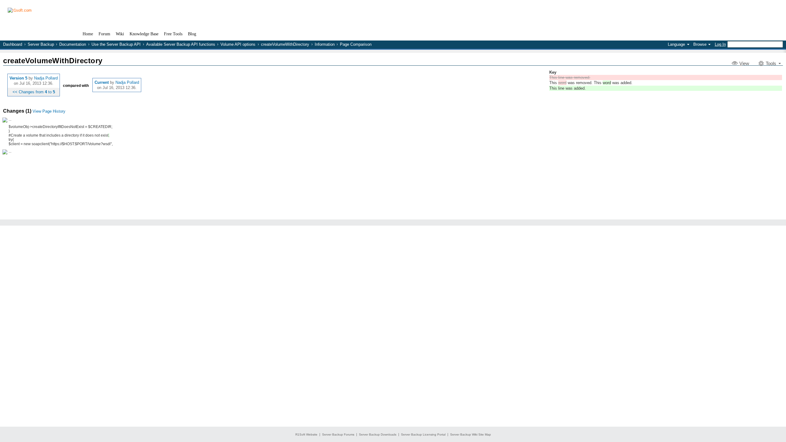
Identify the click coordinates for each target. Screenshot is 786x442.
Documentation (72, 44)
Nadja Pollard (46, 78)
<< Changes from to (34, 92)
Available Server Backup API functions (180, 44)
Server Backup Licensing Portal (423, 434)
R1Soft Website (306, 434)
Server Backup (41, 44)
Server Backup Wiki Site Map (470, 434)
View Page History (49, 111)
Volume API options (237, 44)
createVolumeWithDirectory (285, 44)
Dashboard (12, 44)
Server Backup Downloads (377, 434)
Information (325, 44)
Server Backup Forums (338, 434)
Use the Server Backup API (116, 44)
